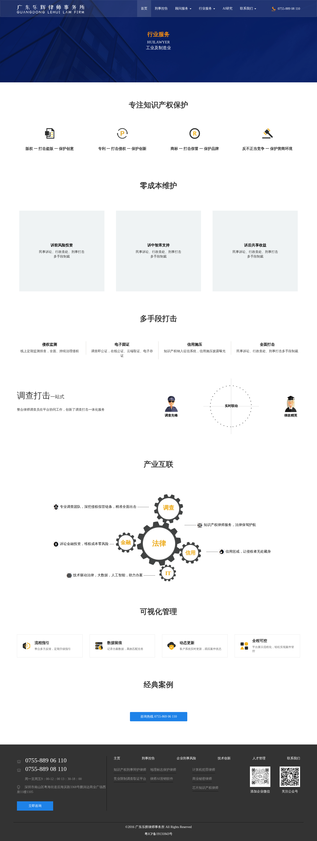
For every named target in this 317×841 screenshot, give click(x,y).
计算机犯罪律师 (203, 769)
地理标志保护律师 (163, 769)
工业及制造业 (158, 47)
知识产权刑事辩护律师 (130, 769)
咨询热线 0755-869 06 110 (158, 716)
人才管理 (258, 758)
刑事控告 (148, 758)
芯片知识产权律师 (205, 787)
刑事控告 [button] (161, 8)
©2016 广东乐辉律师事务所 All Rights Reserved (158, 827)
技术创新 (224, 758)
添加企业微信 (260, 791)
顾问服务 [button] (182, 8)
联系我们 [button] (247, 8)
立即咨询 (35, 806)
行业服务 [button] (206, 8)
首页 (144, 8)
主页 (117, 758)
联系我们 (293, 758)
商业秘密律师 (202, 778)
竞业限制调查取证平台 (130, 778)
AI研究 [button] (228, 8)
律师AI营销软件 (161, 778)
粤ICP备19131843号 (158, 834)
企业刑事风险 (186, 758)
